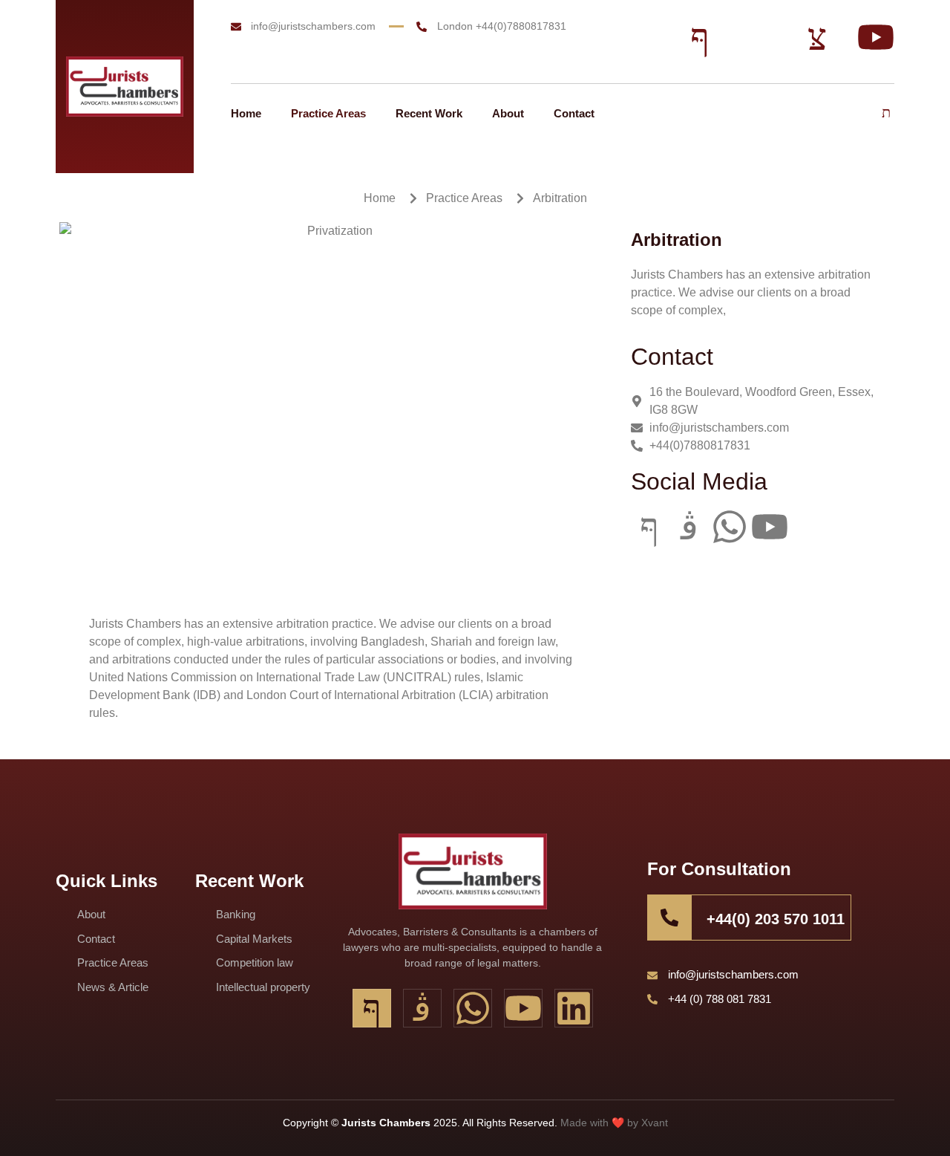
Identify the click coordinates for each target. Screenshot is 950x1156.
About (508, 113)
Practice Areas (328, 113)
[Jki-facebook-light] (649, 526)
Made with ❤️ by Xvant (614, 1123)
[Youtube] (769, 526)
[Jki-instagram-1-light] (689, 526)
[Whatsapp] (729, 526)
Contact (574, 113)
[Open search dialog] (887, 114)
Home (246, 113)
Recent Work (429, 113)
